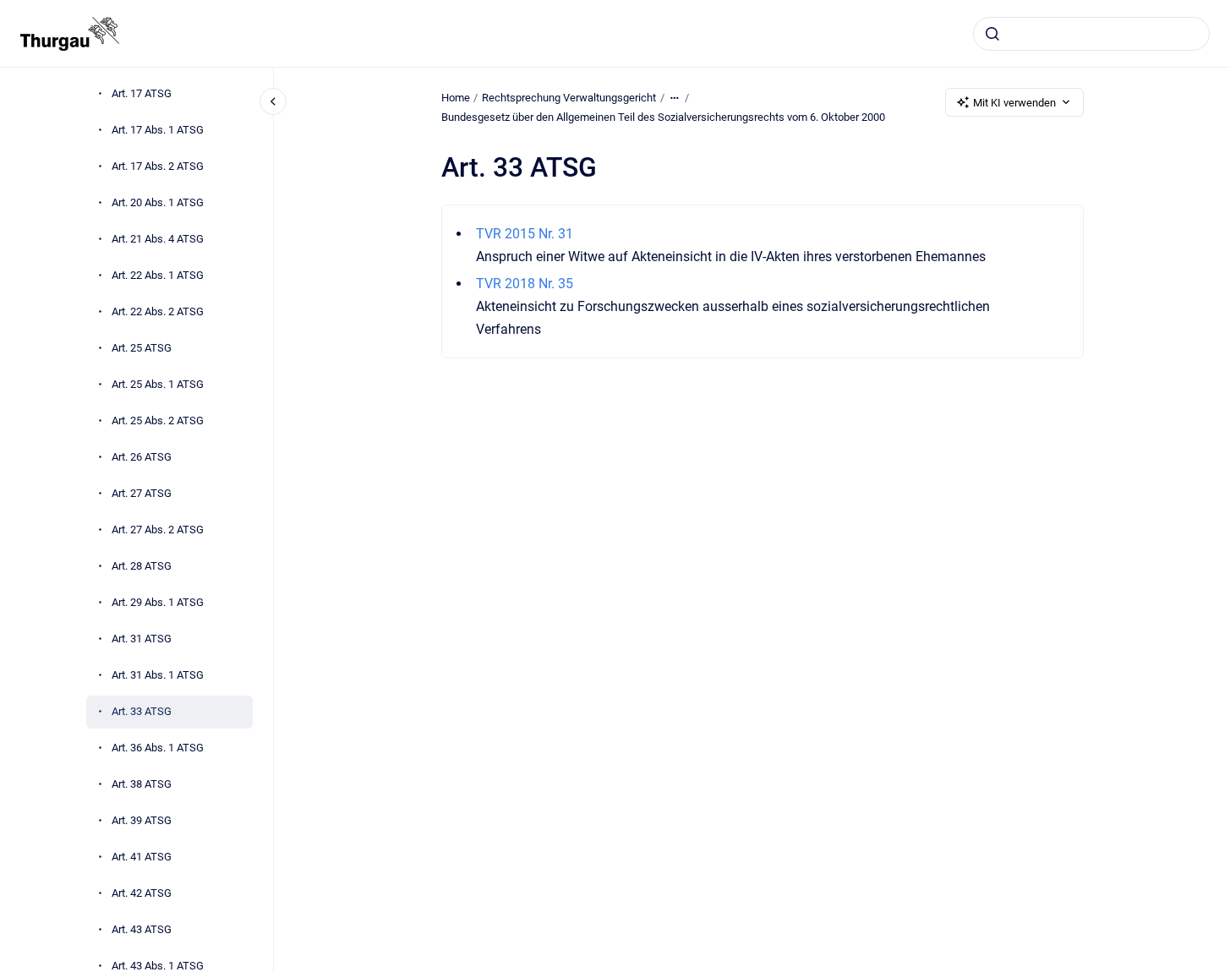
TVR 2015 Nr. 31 (524, 234)
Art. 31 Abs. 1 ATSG (158, 675)
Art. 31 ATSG (142, 638)
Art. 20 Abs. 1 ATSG (158, 202)
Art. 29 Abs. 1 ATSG (158, 602)
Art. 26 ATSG (142, 457)
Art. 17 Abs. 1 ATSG (158, 129)
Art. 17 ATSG (142, 93)
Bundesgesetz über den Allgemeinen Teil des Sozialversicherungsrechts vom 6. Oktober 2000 (663, 117)
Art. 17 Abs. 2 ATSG (158, 166)
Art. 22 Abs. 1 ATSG (158, 275)
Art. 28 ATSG (142, 566)
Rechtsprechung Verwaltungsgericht (569, 97)
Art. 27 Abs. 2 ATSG (158, 529)
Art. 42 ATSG (142, 893)
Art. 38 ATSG (142, 784)
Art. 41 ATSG (142, 856)
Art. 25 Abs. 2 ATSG (158, 420)
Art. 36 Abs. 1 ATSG (158, 747)
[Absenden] (992, 33)
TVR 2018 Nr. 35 (524, 284)
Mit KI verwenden (1014, 102)
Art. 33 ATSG (142, 711)
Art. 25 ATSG (142, 347)
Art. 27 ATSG (142, 493)
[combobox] (1091, 34)
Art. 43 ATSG (142, 929)
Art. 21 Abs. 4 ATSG (158, 238)
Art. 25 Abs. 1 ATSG (158, 384)
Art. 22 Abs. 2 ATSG (158, 311)
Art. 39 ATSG (142, 820)
